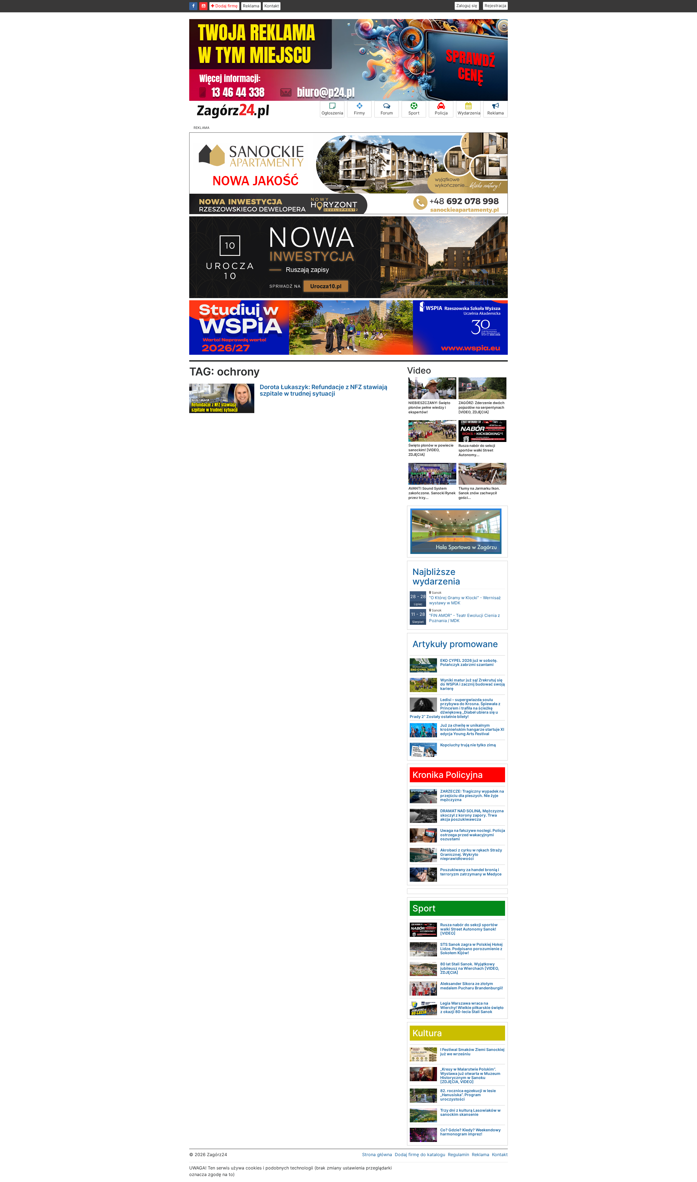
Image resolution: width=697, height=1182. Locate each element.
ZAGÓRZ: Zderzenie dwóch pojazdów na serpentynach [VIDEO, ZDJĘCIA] (481, 407)
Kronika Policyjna (447, 774)
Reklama (251, 5)
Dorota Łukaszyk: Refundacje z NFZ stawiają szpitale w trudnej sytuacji (323, 390)
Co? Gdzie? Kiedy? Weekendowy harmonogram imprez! (470, 1132)
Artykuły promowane (455, 644)
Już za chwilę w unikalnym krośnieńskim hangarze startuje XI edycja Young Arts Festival (472, 729)
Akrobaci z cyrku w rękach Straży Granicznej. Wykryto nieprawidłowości (471, 854)
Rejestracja (495, 5)
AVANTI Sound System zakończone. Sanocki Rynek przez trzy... (432, 493)
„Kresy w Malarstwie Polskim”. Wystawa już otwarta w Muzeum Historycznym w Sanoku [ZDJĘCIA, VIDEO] (470, 1075)
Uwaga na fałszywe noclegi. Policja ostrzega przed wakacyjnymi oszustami (472, 834)
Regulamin (458, 1154)
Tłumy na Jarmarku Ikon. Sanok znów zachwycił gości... (479, 493)
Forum (387, 113)
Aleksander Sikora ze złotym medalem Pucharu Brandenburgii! (471, 985)
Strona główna (377, 1154)
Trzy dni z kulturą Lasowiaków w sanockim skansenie (470, 1112)
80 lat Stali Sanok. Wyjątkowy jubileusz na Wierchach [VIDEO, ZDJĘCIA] (469, 968)
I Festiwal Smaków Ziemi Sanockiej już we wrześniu (472, 1051)
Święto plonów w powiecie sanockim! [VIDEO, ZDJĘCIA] (431, 450)
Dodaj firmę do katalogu (420, 1154)
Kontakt (271, 5)
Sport (413, 113)
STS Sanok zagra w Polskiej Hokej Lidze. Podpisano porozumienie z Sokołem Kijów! (471, 948)
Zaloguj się (466, 5)
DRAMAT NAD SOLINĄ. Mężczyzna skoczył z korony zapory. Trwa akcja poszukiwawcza (472, 815)
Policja (441, 113)
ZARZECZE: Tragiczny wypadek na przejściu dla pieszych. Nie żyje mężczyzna (472, 795)
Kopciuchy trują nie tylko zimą (468, 744)
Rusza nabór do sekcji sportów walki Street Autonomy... (476, 450)
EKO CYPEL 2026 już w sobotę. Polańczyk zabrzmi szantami (468, 662)
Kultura (427, 1033)
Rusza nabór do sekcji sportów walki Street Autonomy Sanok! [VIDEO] (469, 928)
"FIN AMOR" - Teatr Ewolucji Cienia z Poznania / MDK (464, 615)
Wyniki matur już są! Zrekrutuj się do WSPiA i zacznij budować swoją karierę (472, 684)
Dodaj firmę (226, 5)
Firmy (359, 113)
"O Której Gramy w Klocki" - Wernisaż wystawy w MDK (465, 597)
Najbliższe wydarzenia (436, 576)
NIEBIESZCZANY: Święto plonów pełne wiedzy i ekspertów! (429, 407)
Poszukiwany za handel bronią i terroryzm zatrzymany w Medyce (471, 871)
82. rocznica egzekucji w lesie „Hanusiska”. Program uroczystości (468, 1094)
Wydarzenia (469, 113)
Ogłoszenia (332, 113)
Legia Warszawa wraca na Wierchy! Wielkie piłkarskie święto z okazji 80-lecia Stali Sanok (472, 1007)
